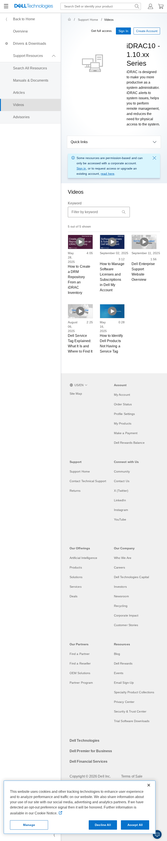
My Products (122, 423)
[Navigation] (6, 6)
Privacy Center (124, 702)
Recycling (120, 606)
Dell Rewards (123, 663)
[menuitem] (30, 19)
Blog (117, 654)
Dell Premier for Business (91, 751)
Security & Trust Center (130, 711)
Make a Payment (125, 433)
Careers (119, 567)
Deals (73, 596)
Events (118, 673)
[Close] (149, 785)
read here (107, 173)
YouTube (120, 519)
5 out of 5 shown (79, 226)
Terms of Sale (131, 776)
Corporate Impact (126, 615)
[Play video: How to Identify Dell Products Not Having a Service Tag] (112, 311)
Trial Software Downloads (131, 721)
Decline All (103, 825)
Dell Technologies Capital (131, 577)
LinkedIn (120, 500)
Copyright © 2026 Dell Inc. (90, 776)
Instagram (121, 510)
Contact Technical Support (88, 481)
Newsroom (121, 596)
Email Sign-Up (124, 682)
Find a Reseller (80, 663)
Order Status (123, 404)
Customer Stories (126, 625)
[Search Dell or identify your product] (137, 6)
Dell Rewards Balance (129, 442)
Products (76, 567)
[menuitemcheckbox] (30, 56)
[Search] (123, 212)
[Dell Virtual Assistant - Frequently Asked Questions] (157, 834)
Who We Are (122, 558)
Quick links (79, 142)
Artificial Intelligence (83, 558)
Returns (75, 490)
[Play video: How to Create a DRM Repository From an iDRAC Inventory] (80, 242)
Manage (29, 825)
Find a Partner (80, 654)
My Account (122, 394)
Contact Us (121, 481)
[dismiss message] (154, 158)
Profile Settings (124, 414)
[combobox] (100, 6)
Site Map (76, 393)
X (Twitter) (121, 490)
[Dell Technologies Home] (33, 6)
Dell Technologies (84, 740)
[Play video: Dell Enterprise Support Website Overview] (144, 242)
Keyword (75, 203)
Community (122, 471)
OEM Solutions (80, 673)
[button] (150, 6)
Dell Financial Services (88, 761)
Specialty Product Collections (134, 692)
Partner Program (81, 682)
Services (76, 586)
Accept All (135, 825)
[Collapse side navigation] (54, 835)
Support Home (88, 19)
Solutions (76, 577)
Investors (120, 586)
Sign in (81, 168)
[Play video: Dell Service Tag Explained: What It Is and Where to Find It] (80, 311)
